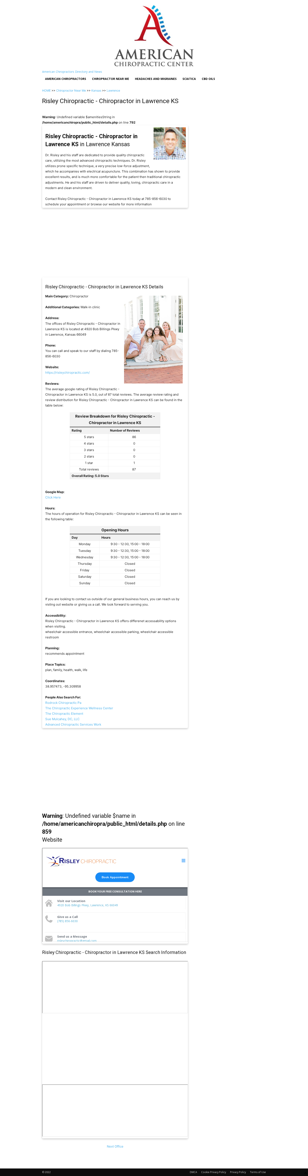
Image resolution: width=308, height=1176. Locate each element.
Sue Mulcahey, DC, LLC (62, 719)
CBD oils (208, 79)
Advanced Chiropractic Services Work (73, 724)
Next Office (115, 1146)
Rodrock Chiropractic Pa (63, 703)
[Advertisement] (115, 242)
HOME (46, 90)
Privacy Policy (238, 1172)
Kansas (96, 90)
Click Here (53, 497)
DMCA (193, 1172)
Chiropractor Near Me (71, 90)
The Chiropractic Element (64, 714)
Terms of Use (258, 1172)
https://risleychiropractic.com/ (67, 373)
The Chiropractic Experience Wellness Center (79, 708)
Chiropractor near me (110, 79)
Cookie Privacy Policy (213, 1172)
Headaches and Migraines (156, 79)
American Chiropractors (65, 79)
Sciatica (189, 79)
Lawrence (113, 90)
